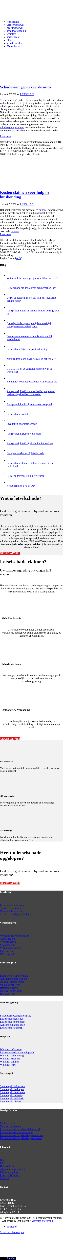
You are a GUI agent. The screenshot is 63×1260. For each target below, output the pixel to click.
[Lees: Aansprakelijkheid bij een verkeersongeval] (10, 401)
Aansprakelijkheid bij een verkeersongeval (29, 404)
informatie (23, 935)
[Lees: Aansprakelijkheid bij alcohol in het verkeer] (10, 440)
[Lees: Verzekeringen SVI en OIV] (10, 482)
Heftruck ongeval (9, 987)
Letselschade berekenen (12, 1021)
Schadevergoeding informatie (15, 1015)
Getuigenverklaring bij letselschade (25, 453)
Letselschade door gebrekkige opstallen (21, 1138)
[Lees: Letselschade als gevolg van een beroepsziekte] (10, 284)
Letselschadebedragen (11, 1018)
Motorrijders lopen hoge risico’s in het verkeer (31, 358)
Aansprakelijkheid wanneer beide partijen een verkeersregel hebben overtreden (31, 393)
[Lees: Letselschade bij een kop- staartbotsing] (10, 346)
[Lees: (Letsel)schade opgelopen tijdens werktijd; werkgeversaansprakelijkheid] (10, 320)
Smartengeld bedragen (12, 1089)
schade (15, 231)
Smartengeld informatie (12, 1086)
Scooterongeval (8, 941)
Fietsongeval (6, 951)
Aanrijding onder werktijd (14, 978)
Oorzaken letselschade (12, 911)
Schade (4, 100)
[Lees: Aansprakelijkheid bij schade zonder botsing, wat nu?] (10, 307)
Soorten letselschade (11, 908)
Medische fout (7, 1123)
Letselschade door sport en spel (16, 1132)
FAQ (2, 1163)
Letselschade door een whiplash (17, 1052)
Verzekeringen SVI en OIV (21, 485)
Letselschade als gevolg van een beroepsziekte (31, 287)
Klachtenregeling (9, 1172)
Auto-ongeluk (7, 938)
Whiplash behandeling (12, 1055)
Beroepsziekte (7, 994)
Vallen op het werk (10, 984)
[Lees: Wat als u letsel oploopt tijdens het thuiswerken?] (10, 275)
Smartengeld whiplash (12, 1098)
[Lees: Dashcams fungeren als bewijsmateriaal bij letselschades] (10, 333)
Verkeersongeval (9, 935)
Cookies (4, 1178)
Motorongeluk (7, 944)
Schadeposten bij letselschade (15, 914)
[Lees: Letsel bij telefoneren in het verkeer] (10, 472)
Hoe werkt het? (8, 1166)
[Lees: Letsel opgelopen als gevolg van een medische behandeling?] (10, 294)
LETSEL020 (27, 94)
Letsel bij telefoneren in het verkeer (25, 475)
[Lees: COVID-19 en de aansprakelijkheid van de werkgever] (10, 365)
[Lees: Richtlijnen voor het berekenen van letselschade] (10, 378)
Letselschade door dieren (20, 414)
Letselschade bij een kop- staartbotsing (27, 349)
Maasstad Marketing (42, 1220)
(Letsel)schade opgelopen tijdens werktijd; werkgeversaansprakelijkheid (29, 325)
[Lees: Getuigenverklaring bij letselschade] (10, 450)
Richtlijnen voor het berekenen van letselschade (32, 381)
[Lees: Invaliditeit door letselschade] (10, 420)
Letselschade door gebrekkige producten (21, 1135)
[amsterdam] (15, 79)
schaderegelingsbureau (12, 127)
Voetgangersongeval (11, 948)
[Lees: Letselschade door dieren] (10, 411)
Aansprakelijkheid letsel (12, 1024)
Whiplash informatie (11, 1049)
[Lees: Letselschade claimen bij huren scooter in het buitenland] (10, 460)
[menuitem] (35, 21)
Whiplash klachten (10, 1058)
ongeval (43, 209)
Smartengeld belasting (11, 1095)
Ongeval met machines (12, 981)
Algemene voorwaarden (13, 1169)
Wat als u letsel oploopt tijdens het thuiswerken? (32, 278)
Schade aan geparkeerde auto (25, 87)
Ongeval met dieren (10, 1126)
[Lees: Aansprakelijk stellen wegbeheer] (10, 430)
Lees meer (5, 136)
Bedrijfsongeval (8, 975)
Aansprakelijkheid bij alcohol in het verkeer (30, 443)
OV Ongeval (7, 954)
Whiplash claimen (9, 1061)
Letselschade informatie (12, 905)
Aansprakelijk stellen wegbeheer (24, 433)
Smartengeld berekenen (12, 1092)
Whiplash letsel (8, 1064)
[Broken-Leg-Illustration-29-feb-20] (15, 185)
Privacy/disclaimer (9, 1175)
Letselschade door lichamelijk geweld (20, 1129)
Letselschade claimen (11, 1027)
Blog (2, 1160)
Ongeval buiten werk (11, 990)
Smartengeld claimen (11, 1101)
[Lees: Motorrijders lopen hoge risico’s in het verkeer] (10, 355)
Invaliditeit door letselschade (22, 423)
